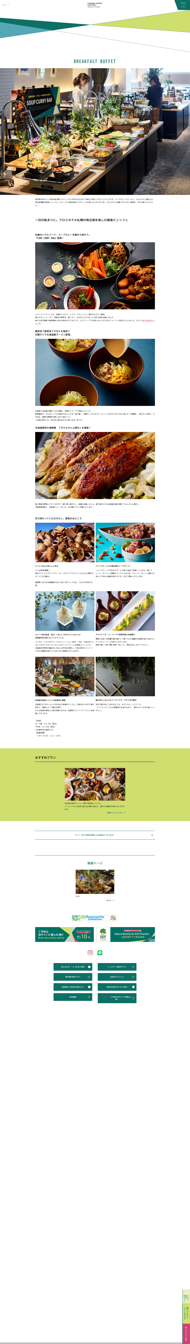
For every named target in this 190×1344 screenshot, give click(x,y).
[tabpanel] (95, 886)
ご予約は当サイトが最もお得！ (117, 998)
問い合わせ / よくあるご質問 (72, 967)
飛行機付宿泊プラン (73, 977)
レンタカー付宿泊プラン (117, 967)
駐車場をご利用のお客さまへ (73, 987)
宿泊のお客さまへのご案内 (117, 987)
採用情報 (72, 997)
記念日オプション (117, 977)
